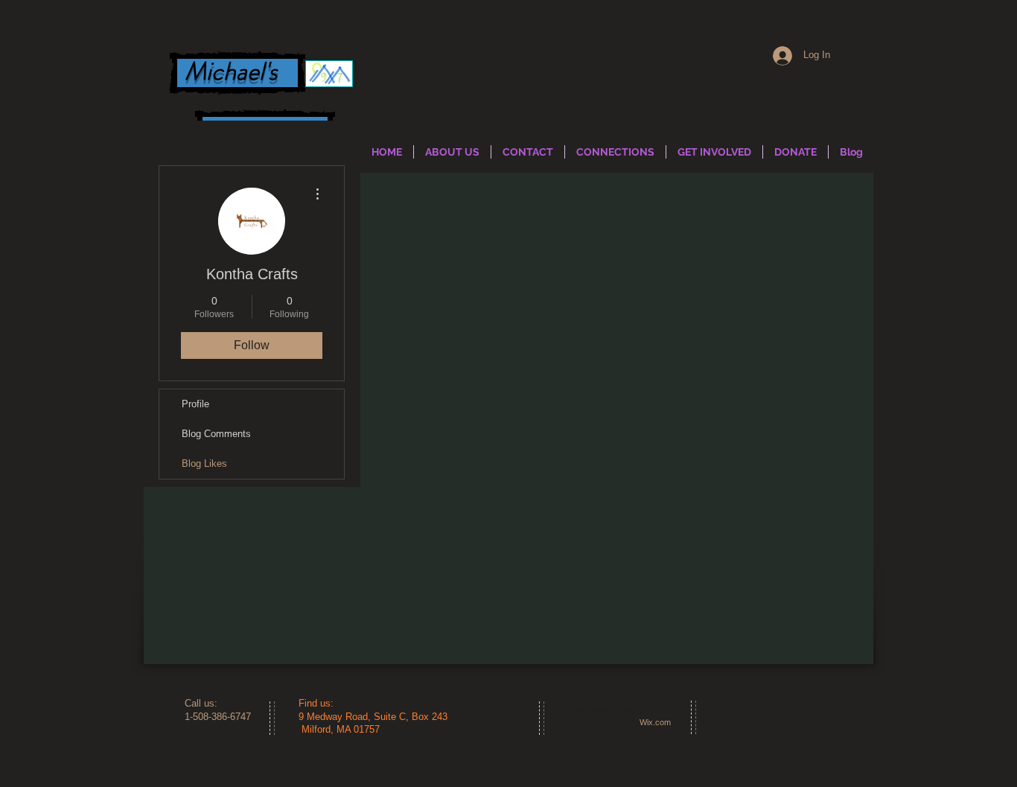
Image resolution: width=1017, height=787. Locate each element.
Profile (195, 404)
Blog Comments (216, 433)
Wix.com (655, 722)
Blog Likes (204, 463)
